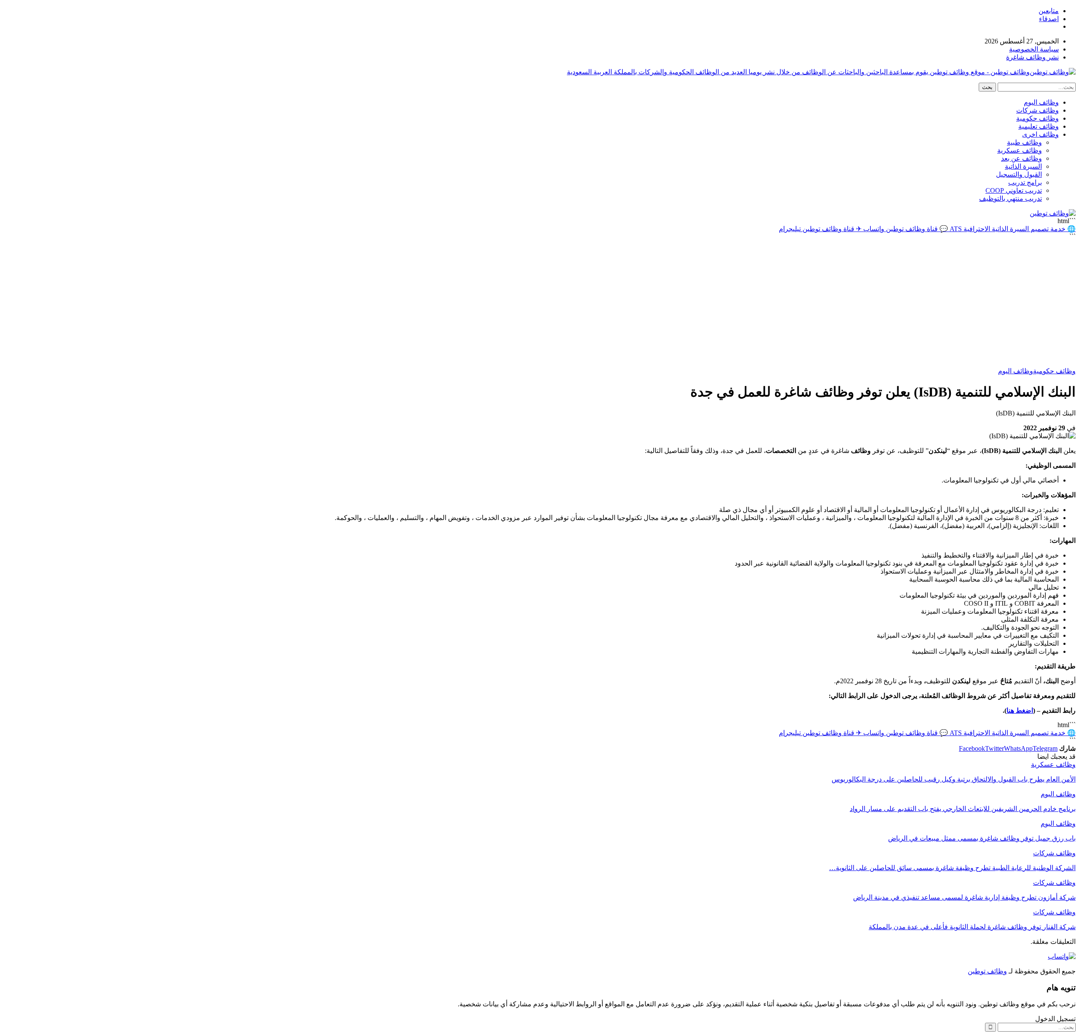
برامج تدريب (1025, 182)
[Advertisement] (539, 304)
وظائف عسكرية (1019, 150)
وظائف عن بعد (1021, 158)
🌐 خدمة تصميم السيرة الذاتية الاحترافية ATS (1012, 228)
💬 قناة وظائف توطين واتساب (905, 228)
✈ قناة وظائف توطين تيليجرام (820, 228)
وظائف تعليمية (1038, 126)
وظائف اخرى (1040, 134)
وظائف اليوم (1041, 102)
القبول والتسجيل (1019, 174)
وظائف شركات (1037, 110)
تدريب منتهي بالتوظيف (1010, 198)
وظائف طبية (1024, 142)
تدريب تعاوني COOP (1013, 190)
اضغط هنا (1020, 710)
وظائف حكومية (1037, 118)
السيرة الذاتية (1023, 166)
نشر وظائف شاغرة (1032, 57)
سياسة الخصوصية (1034, 49)
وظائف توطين (987, 971)
